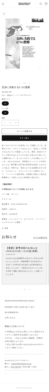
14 (5, 113)
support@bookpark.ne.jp (21, 363)
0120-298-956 (16, 367)
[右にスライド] (29, 83)
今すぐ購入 (24, 138)
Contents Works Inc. (28, 387)
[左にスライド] (19, 83)
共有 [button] (6, 228)
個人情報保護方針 (12, 312)
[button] (3, 3)
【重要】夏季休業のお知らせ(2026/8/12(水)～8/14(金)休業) (22, 249)
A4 (5, 103)
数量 (3, 118)
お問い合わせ (10, 318)
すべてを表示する (40, 237)
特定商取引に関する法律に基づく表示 (19, 307)
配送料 (9, 95)
